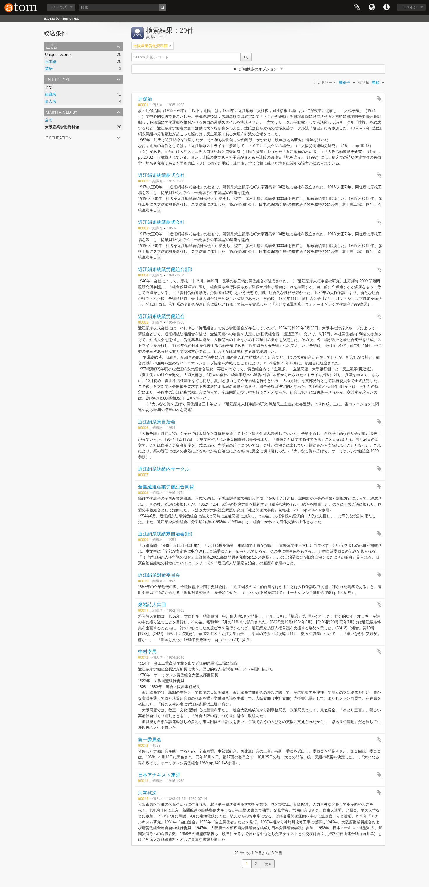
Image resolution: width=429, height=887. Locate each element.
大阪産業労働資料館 (62, 126)
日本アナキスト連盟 (159, 775)
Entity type (58, 79)
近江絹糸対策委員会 (159, 575)
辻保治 (145, 99)
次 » (267, 863)
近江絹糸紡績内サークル (163, 469)
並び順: (364, 82)
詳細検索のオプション (258, 69)
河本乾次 (147, 792)
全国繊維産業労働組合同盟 (166, 486)
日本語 (50, 61)
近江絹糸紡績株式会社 (161, 175)
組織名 (50, 94)
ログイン (409, 7)
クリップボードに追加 (379, 99)
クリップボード (357, 7)
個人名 (50, 101)
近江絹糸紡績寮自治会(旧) (165, 533)
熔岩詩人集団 (152, 604)
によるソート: (325, 82)
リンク (386, 7)
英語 (49, 68)
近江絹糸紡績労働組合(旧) (165, 269)
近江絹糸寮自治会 (156, 422)
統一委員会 (149, 739)
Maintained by (61, 111)
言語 (372, 7)
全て (49, 87)
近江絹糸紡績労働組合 (161, 316)
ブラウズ (59, 7)
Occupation (59, 137)
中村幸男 (147, 651)
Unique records (58, 54)
